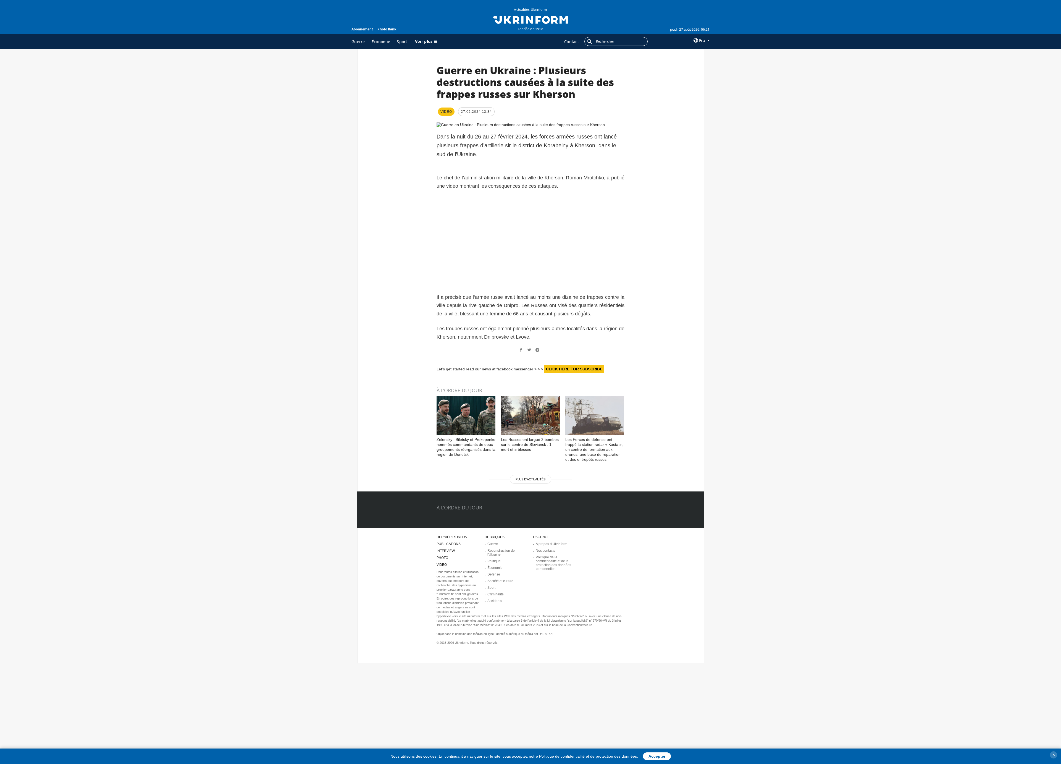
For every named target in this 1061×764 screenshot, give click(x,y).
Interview (446, 551)
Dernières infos (452, 537)
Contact (571, 41)
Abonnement (362, 29)
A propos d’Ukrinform (551, 544)
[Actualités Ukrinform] (530, 19)
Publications (449, 544)
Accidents (494, 601)
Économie (381, 41)
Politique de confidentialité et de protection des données (588, 756)
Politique (494, 561)
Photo (442, 558)
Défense (493, 574)
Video (442, 565)
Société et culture (500, 581)
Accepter (656, 756)
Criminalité (495, 594)
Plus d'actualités (530, 479)
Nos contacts (545, 551)
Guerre (358, 41)
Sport (402, 41)
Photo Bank (386, 29)
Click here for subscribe (574, 369)
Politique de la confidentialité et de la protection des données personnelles (553, 563)
